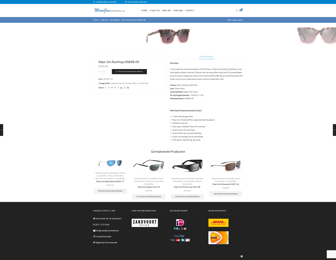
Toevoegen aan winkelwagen (130, 71)
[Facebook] (108, 88)
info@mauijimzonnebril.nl (107, 230)
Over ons (178, 10)
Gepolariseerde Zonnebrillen (123, 83)
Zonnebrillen (115, 20)
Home (144, 10)
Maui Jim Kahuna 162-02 (149, 187)
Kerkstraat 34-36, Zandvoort (109, 218)
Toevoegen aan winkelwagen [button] (110, 191)
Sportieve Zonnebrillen (104, 178)
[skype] (127, 88)
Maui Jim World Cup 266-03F (187, 187)
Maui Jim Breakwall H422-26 (225, 184)
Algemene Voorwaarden (106, 242)
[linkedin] (121, 88)
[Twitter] (105, 88)
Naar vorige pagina (235, 20)
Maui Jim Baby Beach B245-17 (110, 181)
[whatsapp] (124, 88)
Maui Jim (166, 10)
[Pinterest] (115, 88)
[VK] (112, 88)
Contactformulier (103, 236)
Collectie (155, 10)
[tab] (206, 56)
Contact (190, 10)
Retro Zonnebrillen (115, 176)
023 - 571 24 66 (102, 224)
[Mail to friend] (118, 88)
